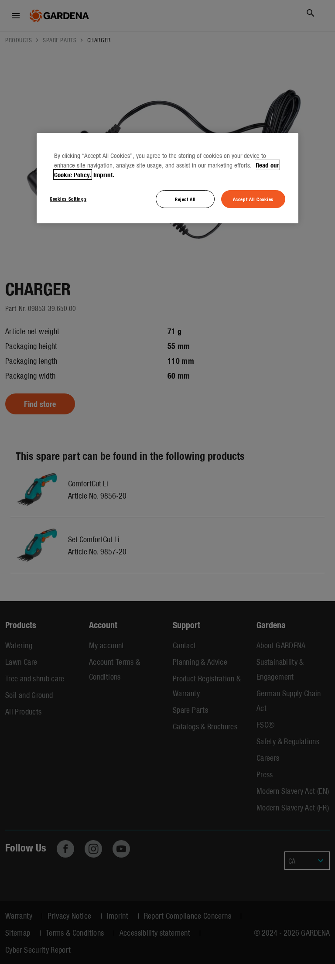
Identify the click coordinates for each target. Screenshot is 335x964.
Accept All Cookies (253, 198)
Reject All (185, 198)
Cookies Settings (68, 198)
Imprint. (103, 174)
